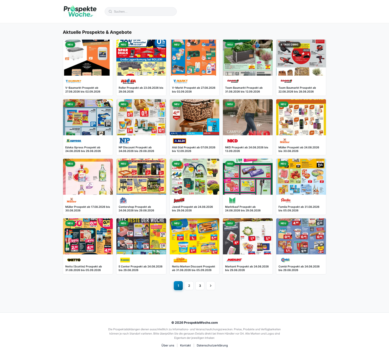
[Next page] (210, 285)
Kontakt (185, 345)
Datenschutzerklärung (212, 345)
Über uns (167, 345)
